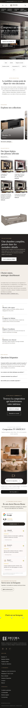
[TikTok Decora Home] (9, 648)
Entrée (11, 62)
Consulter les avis (14, 523)
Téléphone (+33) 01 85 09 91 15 (8, 671)
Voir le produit (14, 492)
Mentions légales (5, 694)
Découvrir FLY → (4, 156)
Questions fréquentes (6, 678)
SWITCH (24, 66)
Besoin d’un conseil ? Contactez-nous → (10, 293)
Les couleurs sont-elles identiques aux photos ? (12, 372)
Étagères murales (19, 62)
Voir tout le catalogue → (6, 141)
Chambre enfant (5, 66)
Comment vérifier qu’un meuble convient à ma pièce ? (14, 363)
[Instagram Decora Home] (2, 648)
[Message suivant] (27, 1)
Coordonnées (4, 697)
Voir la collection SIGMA (9, 259)
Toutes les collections (6, 663)
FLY (14, 69)
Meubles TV (4, 657)
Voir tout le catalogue (8, 46)
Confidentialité (4, 692)
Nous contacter (4, 675)
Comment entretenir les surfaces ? (9, 376)
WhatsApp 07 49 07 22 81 (7, 673)
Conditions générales (6, 690)
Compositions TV (15, 66)
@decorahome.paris (8, 589)
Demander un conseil (14, 413)
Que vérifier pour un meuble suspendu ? (10, 380)
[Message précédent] (1, 1)
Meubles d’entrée (5, 659)
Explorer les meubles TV (8, 41)
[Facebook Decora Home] (6, 648)
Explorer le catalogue (14, 409)
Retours (3, 682)
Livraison (3, 680)
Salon (6, 62)
